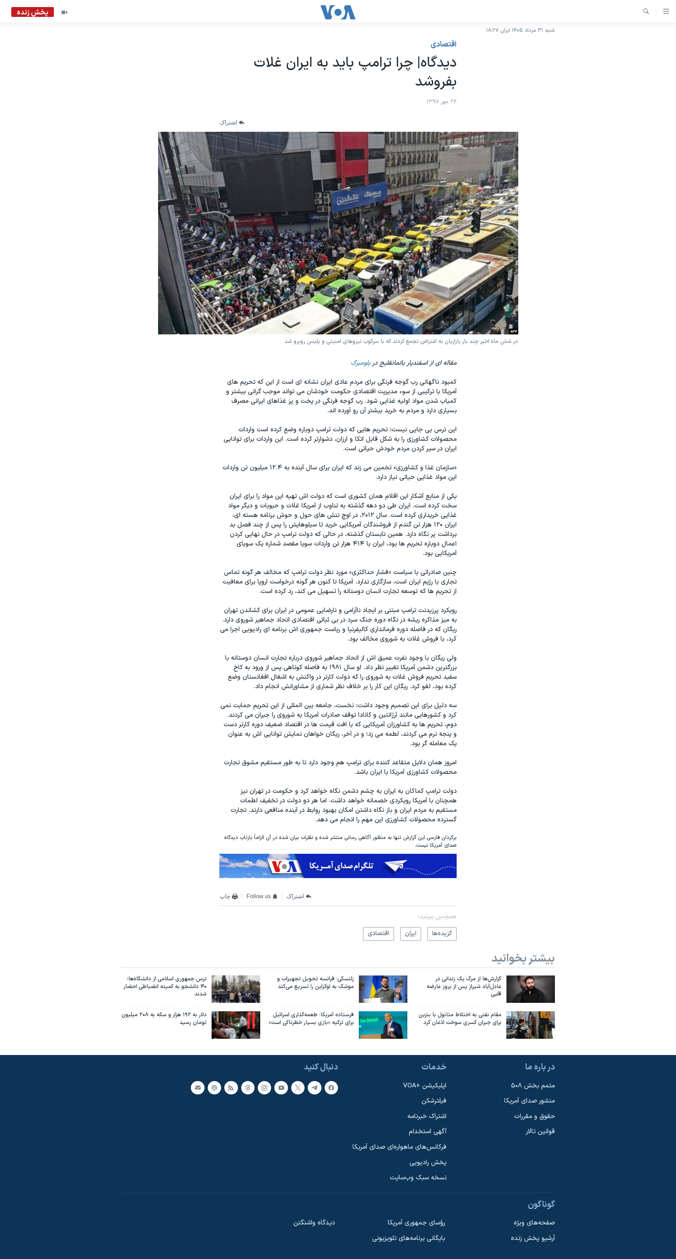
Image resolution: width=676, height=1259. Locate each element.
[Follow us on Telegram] (314, 1087)
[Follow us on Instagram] (264, 1087)
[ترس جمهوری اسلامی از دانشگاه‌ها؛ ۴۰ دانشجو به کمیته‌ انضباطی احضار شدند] (236, 989)
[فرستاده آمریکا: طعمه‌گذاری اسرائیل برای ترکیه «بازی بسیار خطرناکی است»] (383, 1025)
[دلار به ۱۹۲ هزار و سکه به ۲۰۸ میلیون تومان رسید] (236, 1025)
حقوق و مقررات (534, 1116)
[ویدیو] (64, 12)
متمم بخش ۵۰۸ (533, 1086)
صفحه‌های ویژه (534, 1223)
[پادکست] (214, 1087)
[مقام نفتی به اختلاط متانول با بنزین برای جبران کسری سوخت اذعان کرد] (530, 1025)
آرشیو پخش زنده (533, 1238)
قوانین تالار (540, 1132)
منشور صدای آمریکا (529, 1101)
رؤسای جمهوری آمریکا (416, 1223)
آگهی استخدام (427, 1132)
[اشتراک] (197, 1087)
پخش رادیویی (427, 1162)
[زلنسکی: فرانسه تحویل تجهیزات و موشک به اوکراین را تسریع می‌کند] (383, 989)
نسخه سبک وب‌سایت (418, 1178)
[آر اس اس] (231, 1087)
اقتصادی (444, 44)
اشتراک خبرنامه (426, 1116)
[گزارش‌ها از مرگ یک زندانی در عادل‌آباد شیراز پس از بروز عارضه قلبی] (530, 989)
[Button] (232, 123)
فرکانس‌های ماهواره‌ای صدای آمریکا (399, 1147)
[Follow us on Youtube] (281, 1087)
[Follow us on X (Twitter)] (298, 1087)
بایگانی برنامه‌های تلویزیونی (408, 1238)
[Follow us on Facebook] (331, 1087)
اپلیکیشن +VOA (424, 1086)
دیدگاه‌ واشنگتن (314, 1223)
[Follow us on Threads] (248, 1087)
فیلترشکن (433, 1101)
